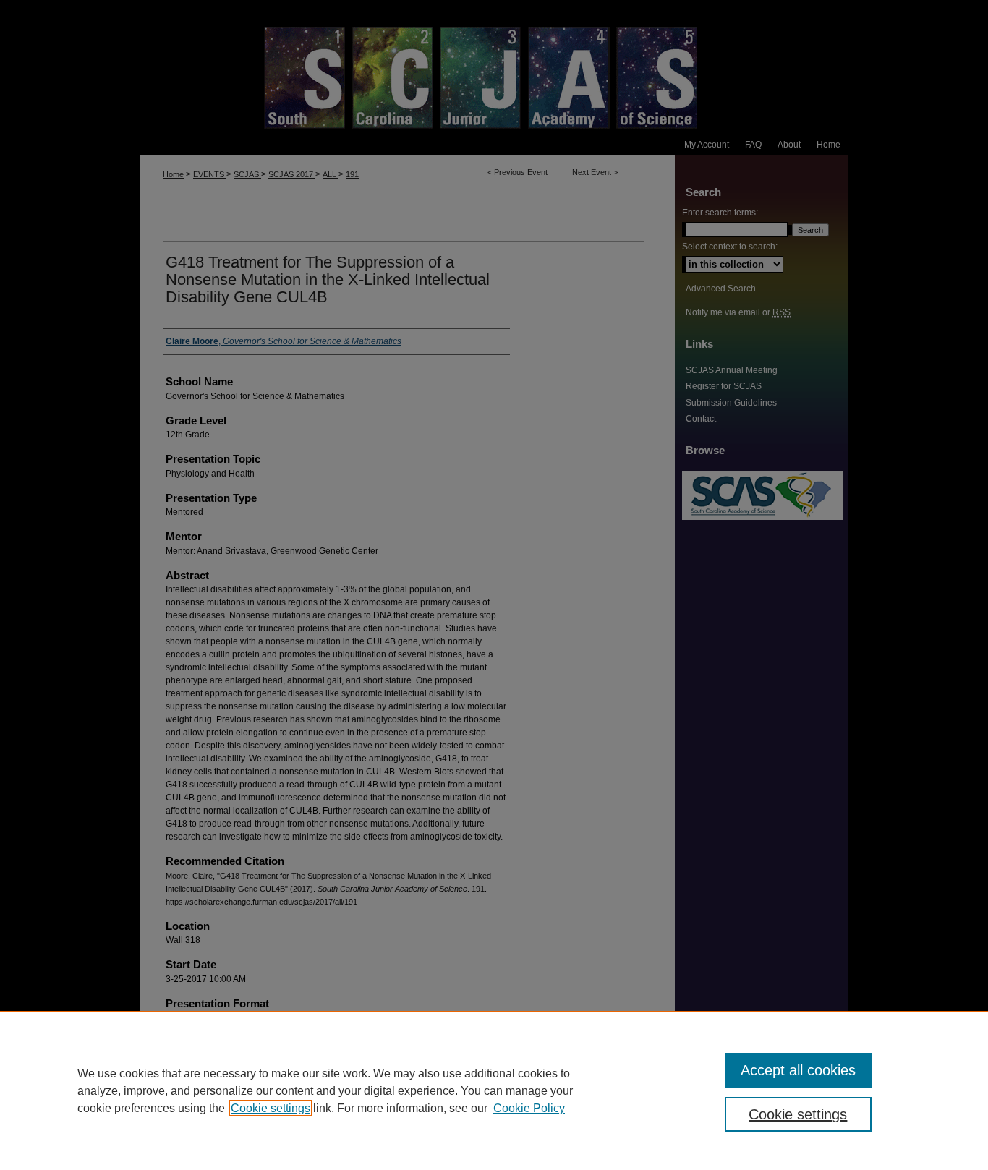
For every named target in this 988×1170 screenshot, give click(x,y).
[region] (494, 1090)
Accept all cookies (798, 1070)
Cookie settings (270, 1108)
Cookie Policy (529, 1108)
